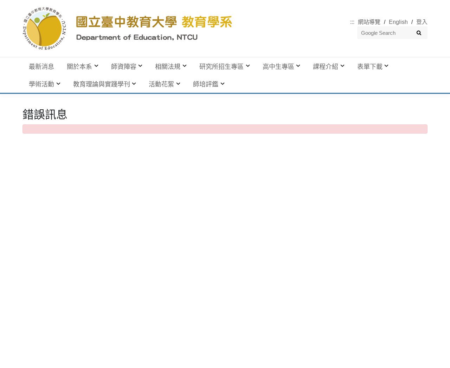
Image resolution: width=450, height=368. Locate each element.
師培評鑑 (205, 84)
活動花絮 (161, 84)
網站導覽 (369, 22)
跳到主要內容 (17, 4)
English (398, 22)
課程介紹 (325, 66)
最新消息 (41, 66)
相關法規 (167, 66)
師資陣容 (123, 66)
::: (352, 22)
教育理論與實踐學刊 (101, 84)
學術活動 (41, 84)
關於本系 (79, 66)
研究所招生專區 (221, 66)
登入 (422, 22)
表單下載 (369, 66)
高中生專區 (278, 66)
